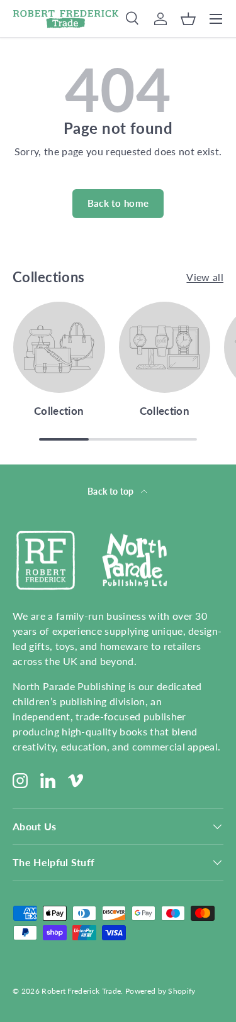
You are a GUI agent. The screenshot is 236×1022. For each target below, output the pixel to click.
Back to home (118, 203)
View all (204, 277)
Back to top (111, 491)
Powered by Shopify (160, 991)
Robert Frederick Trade (81, 991)
